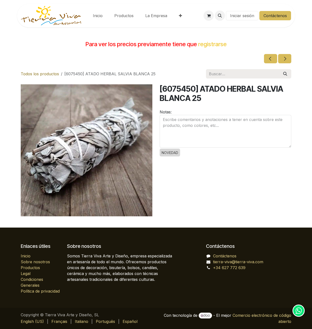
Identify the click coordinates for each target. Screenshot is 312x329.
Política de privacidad (40, 291)
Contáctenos (275, 15)
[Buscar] (285, 73)
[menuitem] (97, 16)
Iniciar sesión (242, 15)
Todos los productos (40, 73)
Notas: (166, 112)
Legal (25, 273)
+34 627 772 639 (229, 267)
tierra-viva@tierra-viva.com (238, 261)
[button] (220, 16)
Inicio (25, 255)
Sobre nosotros (35, 261)
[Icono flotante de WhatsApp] (298, 311)
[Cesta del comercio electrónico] (209, 16)
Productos (30, 267)
